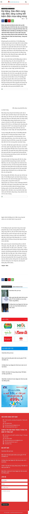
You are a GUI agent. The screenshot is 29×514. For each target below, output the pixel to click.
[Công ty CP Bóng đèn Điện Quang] (8, 339)
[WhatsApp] (12, 20)
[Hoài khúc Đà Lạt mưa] (4, 295)
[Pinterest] (9, 20)
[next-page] (4, 311)
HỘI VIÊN (5, 319)
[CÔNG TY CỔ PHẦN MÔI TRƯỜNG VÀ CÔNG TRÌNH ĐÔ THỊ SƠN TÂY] (8, 325)
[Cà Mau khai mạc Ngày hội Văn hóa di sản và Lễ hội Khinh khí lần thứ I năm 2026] (4, 309)
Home (2, 6)
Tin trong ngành (8, 6)
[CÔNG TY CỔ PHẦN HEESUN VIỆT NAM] (21, 325)
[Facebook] (2, 20)
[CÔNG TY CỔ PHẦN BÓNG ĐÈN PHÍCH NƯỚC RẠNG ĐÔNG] (21, 332)
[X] (6, 20)
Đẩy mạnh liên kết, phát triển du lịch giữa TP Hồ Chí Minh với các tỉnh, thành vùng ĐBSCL (18, 299)
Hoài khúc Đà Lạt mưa (15, 290)
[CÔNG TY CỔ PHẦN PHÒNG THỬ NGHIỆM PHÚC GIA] (8, 332)
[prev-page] (2, 311)
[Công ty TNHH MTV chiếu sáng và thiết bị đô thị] (21, 339)
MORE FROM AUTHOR (18, 286)
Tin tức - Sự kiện (11, 8)
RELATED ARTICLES (6, 286)
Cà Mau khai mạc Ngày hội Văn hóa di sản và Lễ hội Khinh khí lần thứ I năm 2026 (18, 306)
